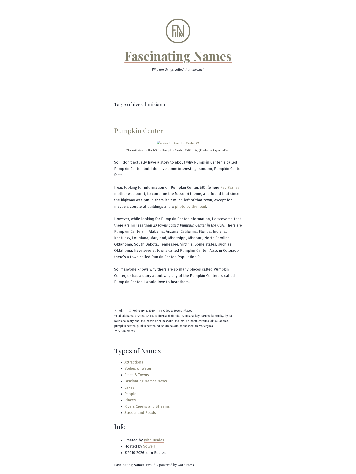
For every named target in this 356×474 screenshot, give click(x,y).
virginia (208, 326)
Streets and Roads (140, 412)
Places (187, 310)
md (143, 321)
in (182, 316)
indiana (189, 316)
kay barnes (202, 316)
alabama (128, 316)
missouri (167, 321)
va (200, 326)
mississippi (153, 321)
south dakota (169, 326)
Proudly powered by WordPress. (170, 465)
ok (212, 321)
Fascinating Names (178, 55)
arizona (139, 316)
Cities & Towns (172, 310)
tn (196, 326)
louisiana (120, 321)
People (130, 394)
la (230, 316)
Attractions (133, 362)
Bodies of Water (137, 368)
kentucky (217, 316)
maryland (133, 321)
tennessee (187, 326)
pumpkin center (124, 326)
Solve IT (150, 446)
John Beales (154, 440)
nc (187, 321)
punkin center (146, 326)
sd (158, 326)
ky (226, 316)
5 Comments (126, 331)
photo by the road (190, 206)
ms (182, 321)
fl (169, 316)
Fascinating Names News (145, 381)
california (161, 316)
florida (175, 316)
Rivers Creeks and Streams (147, 406)
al (119, 316)
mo (177, 321)
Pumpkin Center (138, 130)
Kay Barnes (229, 187)
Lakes (129, 387)
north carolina (199, 321)
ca (151, 316)
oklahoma (221, 321)
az (147, 316)
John (121, 310)
